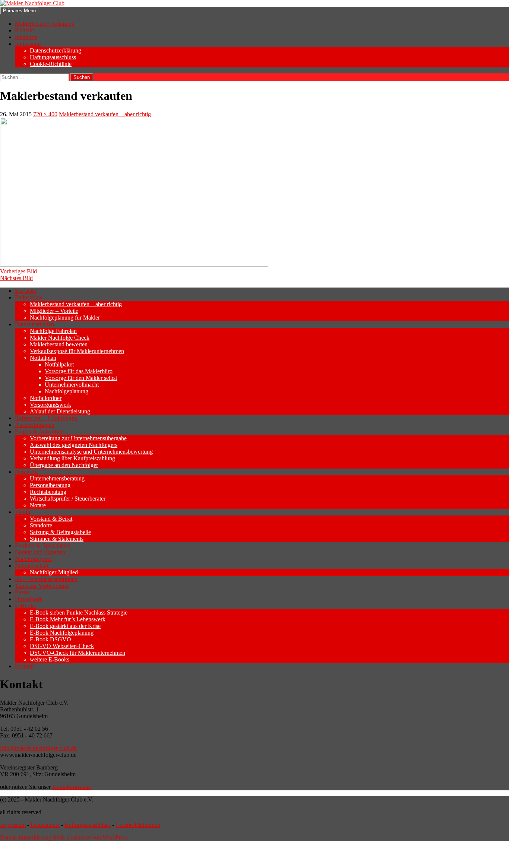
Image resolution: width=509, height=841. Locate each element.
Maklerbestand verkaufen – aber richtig (105, 114)
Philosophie (28, 297)
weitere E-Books (49, 659)
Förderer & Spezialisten (42, 545)
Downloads (28, 599)
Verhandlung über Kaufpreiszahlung (72, 458)
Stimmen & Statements (56, 539)
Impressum (28, 44)
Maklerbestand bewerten (59, 344)
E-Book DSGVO (50, 639)
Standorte (26, 37)
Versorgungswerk (50, 405)
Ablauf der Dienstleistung (60, 411)
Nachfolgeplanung (66, 391)
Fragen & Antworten (39, 431)
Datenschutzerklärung (55, 50)
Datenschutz (45, 825)
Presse (22, 592)
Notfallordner (45, 398)
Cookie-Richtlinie (51, 64)
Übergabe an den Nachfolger (64, 465)
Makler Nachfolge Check (59, 337)
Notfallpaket (59, 364)
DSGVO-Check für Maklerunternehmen (77, 653)
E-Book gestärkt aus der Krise (65, 626)
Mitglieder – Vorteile (54, 311)
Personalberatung (50, 485)
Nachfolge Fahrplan (53, 331)
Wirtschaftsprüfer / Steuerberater (67, 498)
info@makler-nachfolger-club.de (38, 748)
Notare (38, 505)
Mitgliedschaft (31, 565)
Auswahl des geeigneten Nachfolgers (73, 445)
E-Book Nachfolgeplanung (62, 632)
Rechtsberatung (48, 492)
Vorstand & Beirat (51, 518)
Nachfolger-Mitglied (54, 572)
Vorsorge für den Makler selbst (81, 378)
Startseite (25, 291)
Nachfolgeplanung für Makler (65, 317)
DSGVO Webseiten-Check (62, 646)
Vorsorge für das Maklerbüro (79, 371)
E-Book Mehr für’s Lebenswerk (67, 619)
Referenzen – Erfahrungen (46, 418)
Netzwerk (26, 472)
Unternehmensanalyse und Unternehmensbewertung (91, 451)
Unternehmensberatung (57, 478)
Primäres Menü (19, 10)
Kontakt (24, 30)
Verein (22, 512)
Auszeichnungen (34, 425)
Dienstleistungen (34, 324)
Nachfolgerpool (33, 559)
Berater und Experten (40, 552)
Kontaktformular (71, 787)
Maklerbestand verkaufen (45, 23)
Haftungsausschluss (53, 57)
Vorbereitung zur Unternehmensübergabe (78, 438)
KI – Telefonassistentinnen (46, 579)
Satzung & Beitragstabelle (60, 532)
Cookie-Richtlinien (138, 825)
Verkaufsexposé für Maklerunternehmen (77, 351)
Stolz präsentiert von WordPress (90, 837)
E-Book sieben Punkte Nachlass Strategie (78, 612)
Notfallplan (43, 358)
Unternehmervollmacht (72, 384)
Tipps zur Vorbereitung (42, 586)
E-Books (25, 606)
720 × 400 (45, 114)
